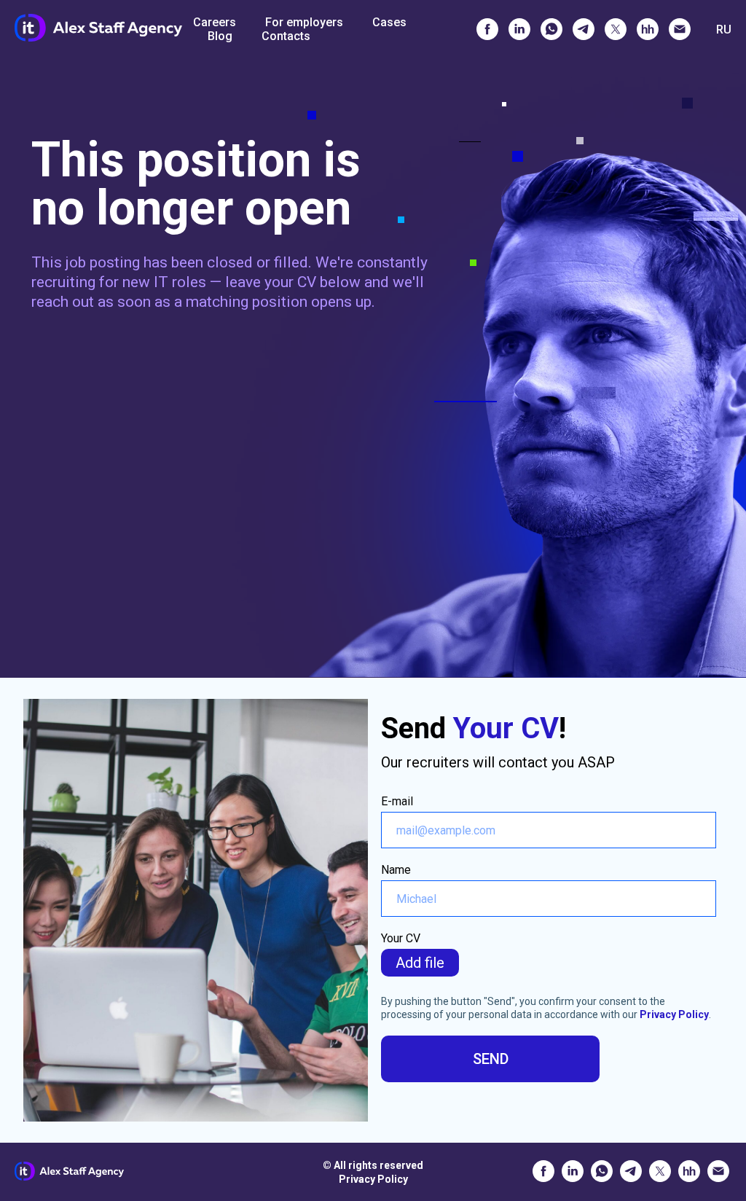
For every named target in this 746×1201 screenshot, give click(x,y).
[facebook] (487, 29)
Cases (389, 22)
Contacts (286, 36)
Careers (214, 22)
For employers (304, 22)
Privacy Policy (674, 1014)
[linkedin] (519, 29)
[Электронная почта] (680, 29)
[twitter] (616, 29)
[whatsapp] (551, 29)
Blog (220, 36)
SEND (491, 1059)
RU (723, 29)
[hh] (648, 29)
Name (396, 870)
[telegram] (583, 29)
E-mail (397, 801)
